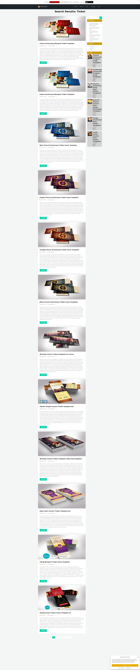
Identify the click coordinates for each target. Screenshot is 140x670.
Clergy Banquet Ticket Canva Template (55, 562)
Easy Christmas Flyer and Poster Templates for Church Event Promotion (94, 39)
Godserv (95, 64)
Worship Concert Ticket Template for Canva (57, 354)
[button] (137, 657)
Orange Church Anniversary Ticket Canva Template (59, 250)
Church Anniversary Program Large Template (98, 58)
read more (43, 62)
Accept (125, 665)
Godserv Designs (52, 45)
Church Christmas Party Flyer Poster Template (97, 88)
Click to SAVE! (90, 2)
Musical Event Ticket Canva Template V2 (55, 613)
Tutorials (90, 49)
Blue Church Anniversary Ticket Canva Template (58, 145)
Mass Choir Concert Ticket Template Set (55, 511)
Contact (82, 6)
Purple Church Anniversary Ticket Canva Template (59, 197)
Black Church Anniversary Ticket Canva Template (59, 302)
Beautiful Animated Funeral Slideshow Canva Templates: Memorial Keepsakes (94, 24)
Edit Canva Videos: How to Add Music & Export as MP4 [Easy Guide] (94, 28)
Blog (87, 6)
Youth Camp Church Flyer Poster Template (97, 136)
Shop (75, 6)
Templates (91, 48)
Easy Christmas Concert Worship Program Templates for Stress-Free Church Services (95, 35)
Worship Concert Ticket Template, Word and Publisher (61, 459)
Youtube (93, 6)
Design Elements (92, 46)
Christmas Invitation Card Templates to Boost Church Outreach (93, 32)
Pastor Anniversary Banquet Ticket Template (57, 43)
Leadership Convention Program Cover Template (97, 73)
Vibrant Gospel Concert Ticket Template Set (57, 406)
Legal (98, 6)
